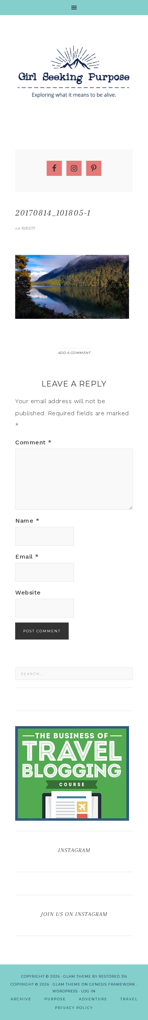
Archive (21, 999)
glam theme (77, 976)
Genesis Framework (112, 984)
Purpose (55, 999)
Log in (88, 991)
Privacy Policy (74, 1008)
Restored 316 (113, 976)
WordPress (65, 991)
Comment (33, 442)
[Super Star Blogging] (72, 817)
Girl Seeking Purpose (74, 72)
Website (28, 592)
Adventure (93, 999)
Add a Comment (74, 353)
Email (27, 556)
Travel (129, 999)
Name (27, 520)
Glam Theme (66, 984)
